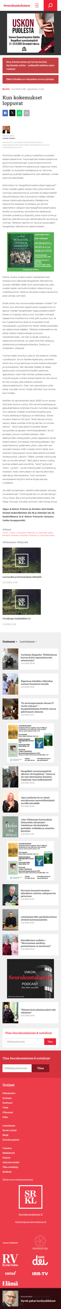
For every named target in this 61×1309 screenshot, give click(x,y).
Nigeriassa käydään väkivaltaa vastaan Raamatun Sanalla (37, 682)
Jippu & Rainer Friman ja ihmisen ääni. (31, 533)
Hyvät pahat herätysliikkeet (38, 1301)
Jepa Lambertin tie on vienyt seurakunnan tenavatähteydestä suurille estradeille (38, 800)
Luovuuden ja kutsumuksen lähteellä (22, 577)
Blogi (6, 89)
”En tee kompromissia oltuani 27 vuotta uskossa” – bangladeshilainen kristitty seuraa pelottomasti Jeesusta (38, 707)
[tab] (10, 641)
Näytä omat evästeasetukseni (18, 1179)
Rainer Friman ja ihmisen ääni (37, 535)
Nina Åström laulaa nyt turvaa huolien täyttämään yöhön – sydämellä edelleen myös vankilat (30, 65)
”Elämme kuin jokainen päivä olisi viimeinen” (38, 1011)
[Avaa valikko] (37, 5)
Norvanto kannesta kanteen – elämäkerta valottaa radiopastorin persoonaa (38, 893)
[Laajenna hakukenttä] (50, 5)
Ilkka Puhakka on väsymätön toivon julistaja (30, 79)
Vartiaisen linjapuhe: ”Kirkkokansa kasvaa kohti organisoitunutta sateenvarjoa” (39, 657)
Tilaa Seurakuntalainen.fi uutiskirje (28, 1033)
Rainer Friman (9, 138)
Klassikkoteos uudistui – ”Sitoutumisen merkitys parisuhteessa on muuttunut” (36, 943)
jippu (6, 533)
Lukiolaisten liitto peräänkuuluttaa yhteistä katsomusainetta (39, 918)
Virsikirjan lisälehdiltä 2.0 (16, 618)
